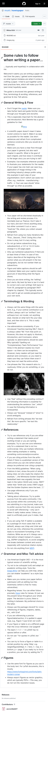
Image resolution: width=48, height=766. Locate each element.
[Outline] (45, 47)
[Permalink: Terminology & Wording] (2, 301)
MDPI (32, 548)
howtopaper (18, 10)
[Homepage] (24, 3)
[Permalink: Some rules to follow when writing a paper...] (2, 57)
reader (24, 108)
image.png (10, 40)
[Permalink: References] (2, 429)
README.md (11, 35)
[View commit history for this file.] (43, 30)
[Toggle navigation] (3, 3)
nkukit (7, 10)
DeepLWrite (12, 571)
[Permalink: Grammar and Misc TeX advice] (2, 553)
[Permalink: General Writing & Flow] (2, 102)
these (17, 593)
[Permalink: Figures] (2, 657)
